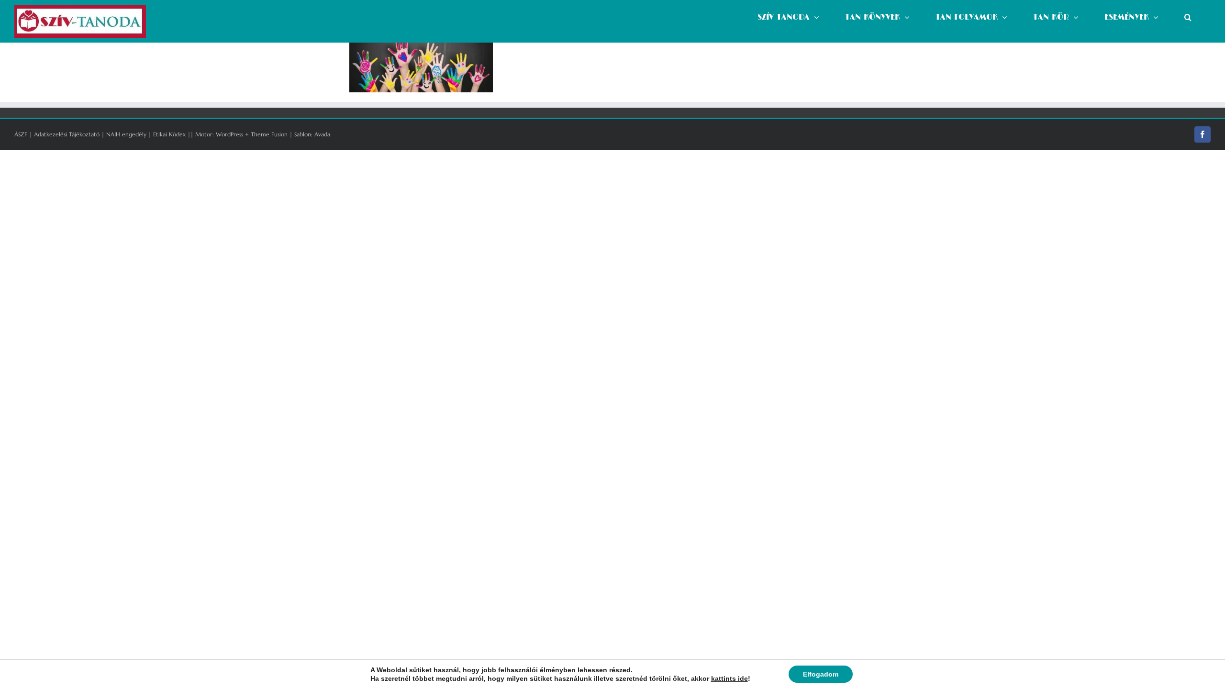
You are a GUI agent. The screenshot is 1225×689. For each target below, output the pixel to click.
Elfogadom (820, 674)
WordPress (229, 134)
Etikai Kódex (169, 134)
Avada (322, 134)
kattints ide (729, 678)
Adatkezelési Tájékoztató (67, 134)
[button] (1188, 17)
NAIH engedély (126, 134)
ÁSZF (20, 134)
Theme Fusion (269, 134)
